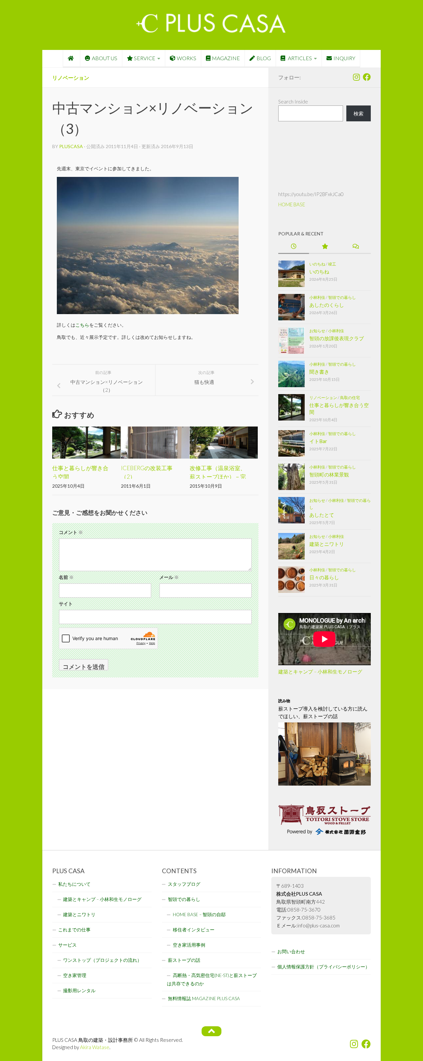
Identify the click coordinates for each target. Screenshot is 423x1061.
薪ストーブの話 (184, 960)
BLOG (263, 58)
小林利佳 (317, 297)
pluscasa (71, 146)
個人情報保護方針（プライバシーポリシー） (323, 966)
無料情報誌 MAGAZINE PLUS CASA (204, 998)
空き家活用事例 (189, 945)
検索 (359, 113)
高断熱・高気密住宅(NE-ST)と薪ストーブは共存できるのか (212, 979)
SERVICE (144, 58)
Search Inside (293, 101)
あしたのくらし (326, 305)
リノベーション (70, 77)
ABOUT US (104, 58)
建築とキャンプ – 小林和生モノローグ (320, 671)
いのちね (317, 264)
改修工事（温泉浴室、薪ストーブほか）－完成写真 (218, 476)
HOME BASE (291, 204)
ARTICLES (299, 58)
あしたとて (321, 515)
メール (169, 577)
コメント (71, 532)
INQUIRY (344, 58)
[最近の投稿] (293, 247)
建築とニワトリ (326, 544)
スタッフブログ (184, 884)
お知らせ (317, 330)
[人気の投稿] (324, 247)
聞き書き (319, 372)
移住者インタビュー (193, 929)
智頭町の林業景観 (329, 474)
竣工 (332, 264)
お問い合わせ (291, 951)
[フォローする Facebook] (367, 77)
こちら (82, 325)
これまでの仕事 (74, 929)
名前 (66, 577)
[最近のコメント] (355, 247)
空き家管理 (74, 975)
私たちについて (74, 884)
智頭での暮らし (342, 297)
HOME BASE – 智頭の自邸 (199, 914)
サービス (67, 945)
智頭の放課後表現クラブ (336, 338)
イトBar (318, 441)
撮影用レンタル (79, 990)
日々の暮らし (324, 577)
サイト (66, 603)
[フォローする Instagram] (356, 77)
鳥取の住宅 (350, 397)
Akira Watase (94, 1047)
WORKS (186, 58)
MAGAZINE (226, 58)
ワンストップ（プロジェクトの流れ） (102, 960)
